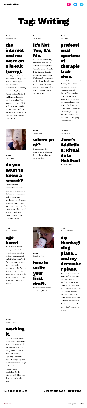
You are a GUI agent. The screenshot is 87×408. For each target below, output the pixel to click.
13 (20, 391)
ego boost (12, 240)
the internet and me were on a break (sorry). (15, 58)
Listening (64, 130)
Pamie (8, 36)
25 (26, 391)
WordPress (8, 404)
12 (17, 391)
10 (11, 391)
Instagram (71, 404)
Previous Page (54, 391)
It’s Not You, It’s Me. (42, 50)
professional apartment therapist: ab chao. (70, 60)
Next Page (75, 391)
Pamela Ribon (11, 4)
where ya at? (43, 142)
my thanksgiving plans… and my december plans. (71, 253)
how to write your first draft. (40, 273)
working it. (15, 331)
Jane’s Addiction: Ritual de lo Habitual (70, 150)
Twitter (80, 404)
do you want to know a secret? (14, 172)
